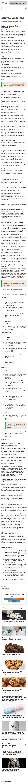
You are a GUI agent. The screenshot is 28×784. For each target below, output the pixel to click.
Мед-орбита (5, 2)
